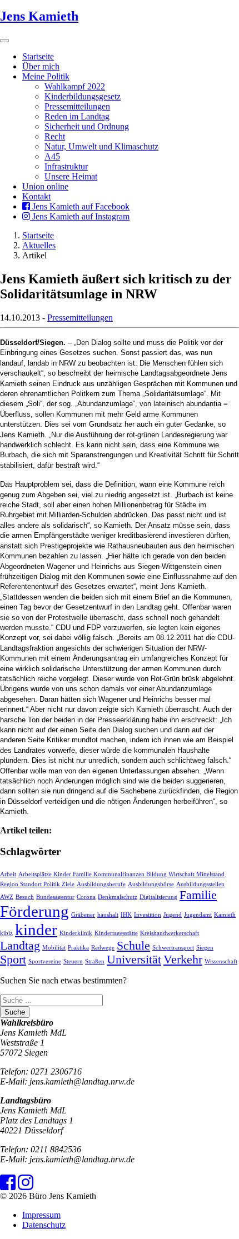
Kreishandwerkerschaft (169, 933)
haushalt (107, 915)
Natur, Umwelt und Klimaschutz (101, 146)
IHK (126, 915)
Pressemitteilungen (77, 106)
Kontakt (36, 196)
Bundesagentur (55, 897)
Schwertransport (173, 948)
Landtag (20, 945)
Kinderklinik (75, 933)
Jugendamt (198, 915)
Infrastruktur (66, 166)
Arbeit (8, 874)
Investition (147, 915)
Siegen (204, 948)
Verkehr (182, 959)
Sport (13, 959)
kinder (36, 929)
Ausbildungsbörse (151, 884)
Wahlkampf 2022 (74, 86)
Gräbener (83, 915)
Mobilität (54, 948)
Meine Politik (45, 76)
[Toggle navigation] (4, 40)
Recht (54, 136)
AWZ (6, 897)
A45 (52, 156)
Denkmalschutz (117, 897)
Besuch (25, 897)
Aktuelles (39, 245)
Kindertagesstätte (116, 933)
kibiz (6, 933)
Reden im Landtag (76, 116)
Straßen (94, 961)
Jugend (172, 915)
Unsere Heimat (70, 176)
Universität (134, 959)
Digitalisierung (158, 897)
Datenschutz (44, 1225)
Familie (198, 895)
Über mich (40, 66)
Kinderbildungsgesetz (82, 96)
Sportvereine (44, 961)
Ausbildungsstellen (200, 884)
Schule (133, 945)
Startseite (38, 56)
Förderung (34, 911)
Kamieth (225, 915)
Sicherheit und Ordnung (86, 126)
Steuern (73, 961)
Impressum (41, 1215)
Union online (45, 186)
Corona (86, 897)
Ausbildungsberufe (101, 884)
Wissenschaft (221, 961)
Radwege (102, 948)
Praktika (78, 948)
